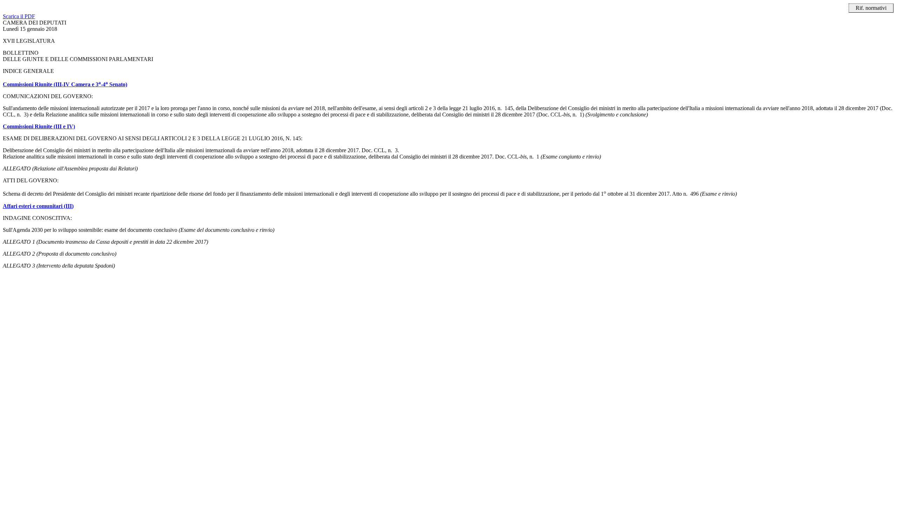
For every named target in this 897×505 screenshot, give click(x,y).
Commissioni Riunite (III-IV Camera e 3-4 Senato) (65, 84)
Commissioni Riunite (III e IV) (39, 126)
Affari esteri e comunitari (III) (38, 206)
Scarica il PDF (19, 16)
